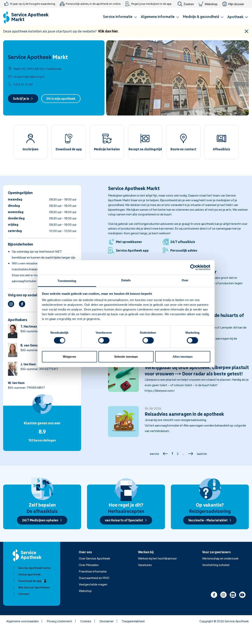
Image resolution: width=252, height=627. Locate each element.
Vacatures (145, 565)
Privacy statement (59, 621)
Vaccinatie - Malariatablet (208, 520)
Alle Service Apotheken (34, 587)
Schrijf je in (21, 98)
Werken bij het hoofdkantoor (157, 558)
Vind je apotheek (29, 574)
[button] (120, 17)
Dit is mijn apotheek (60, 98)
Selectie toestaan (126, 356)
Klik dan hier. (108, 31)
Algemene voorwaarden (22, 621)
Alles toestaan (182, 356)
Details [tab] (126, 280)
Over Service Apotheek (94, 558)
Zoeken (188, 4)
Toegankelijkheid (133, 621)
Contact (24, 594)
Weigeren (69, 356)
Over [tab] (185, 280)
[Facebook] (22, 304)
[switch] (103, 340)
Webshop (211, 4)
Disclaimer (106, 621)
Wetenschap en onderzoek (220, 558)
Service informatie (117, 16)
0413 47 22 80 (23, 84)
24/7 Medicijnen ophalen (40, 520)
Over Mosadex (89, 565)
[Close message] (246, 31)
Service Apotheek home (34, 568)
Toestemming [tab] (66, 280)
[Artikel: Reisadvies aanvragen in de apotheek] (178, 423)
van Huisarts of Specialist (124, 520)
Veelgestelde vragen (93, 584)
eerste (154, 454)
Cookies (85, 621)
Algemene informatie (158, 16)
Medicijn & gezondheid (201, 16)
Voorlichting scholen (216, 565)
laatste (202, 454)
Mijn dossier (236, 4)
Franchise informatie (93, 571)
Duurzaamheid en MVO (94, 578)
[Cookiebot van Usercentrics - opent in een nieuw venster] (193, 267)
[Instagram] (11, 304)
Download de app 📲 (32, 581)
